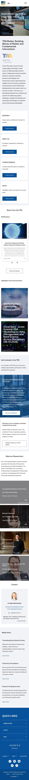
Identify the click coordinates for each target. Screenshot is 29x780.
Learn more (5, 655)
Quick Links (9, 715)
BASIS (13, 756)
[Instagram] (10, 761)
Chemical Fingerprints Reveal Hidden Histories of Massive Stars (14, 244)
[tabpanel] (14, 21)
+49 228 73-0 (14, 745)
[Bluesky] (14, 761)
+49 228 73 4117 (16, 613)
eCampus (4, 756)
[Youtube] (19, 761)
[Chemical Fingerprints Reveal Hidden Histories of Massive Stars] (24, 258)
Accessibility (14, 776)
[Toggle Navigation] (25, 3)
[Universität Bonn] (3, 3)
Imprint (8, 774)
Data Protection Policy (17, 774)
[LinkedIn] (12, 766)
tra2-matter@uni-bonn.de (14, 609)
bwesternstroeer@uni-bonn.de (14, 607)
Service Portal (23, 756)
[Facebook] (16, 766)
